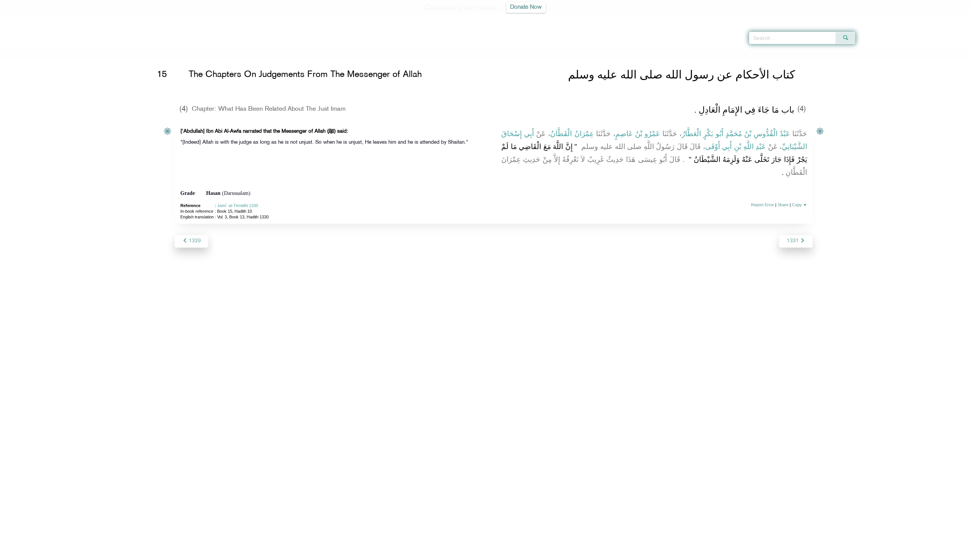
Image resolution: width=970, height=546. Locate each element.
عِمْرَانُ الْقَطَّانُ (571, 134)
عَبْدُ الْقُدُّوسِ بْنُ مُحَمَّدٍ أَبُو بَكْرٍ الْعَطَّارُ (736, 134)
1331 (793, 240)
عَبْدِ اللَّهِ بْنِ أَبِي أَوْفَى (735, 147)
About (408, 539)
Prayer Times (925, 19)
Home (176, 54)
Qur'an (875, 19)
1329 (194, 240)
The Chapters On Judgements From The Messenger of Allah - (343, 54)
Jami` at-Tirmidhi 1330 (237, 205)
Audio (951, 19)
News (427, 539)
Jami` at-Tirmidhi (204, 54)
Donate (532, 539)
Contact (508, 539)
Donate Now (526, 7)
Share (783, 204)
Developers (479, 539)
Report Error (762, 204)
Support (450, 539)
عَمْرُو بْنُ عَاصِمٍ (637, 134)
